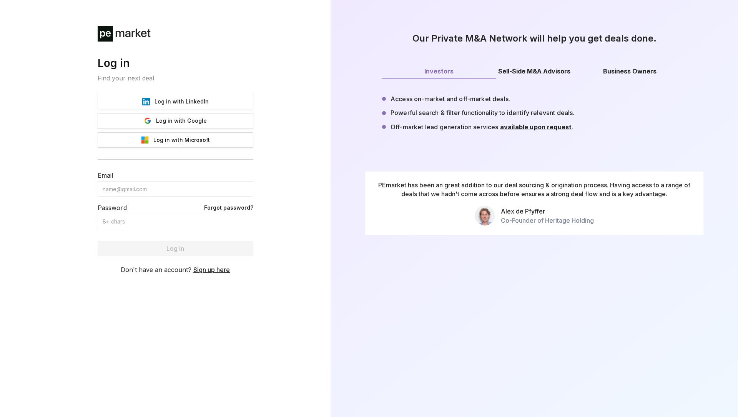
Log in (175, 248)
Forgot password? (228, 207)
